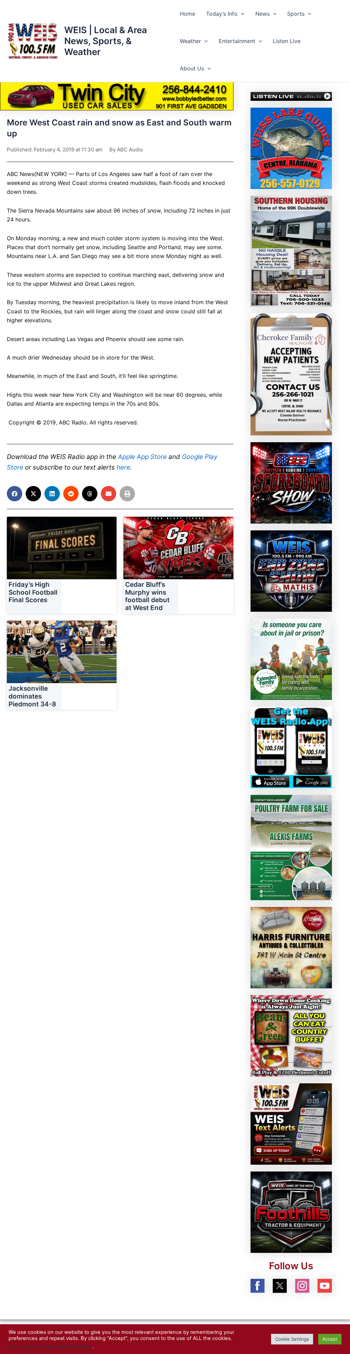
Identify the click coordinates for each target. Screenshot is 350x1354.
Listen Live (286, 41)
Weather (190, 41)
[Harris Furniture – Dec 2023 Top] (291, 947)
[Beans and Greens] (291, 1035)
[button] (241, 13)
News (262, 13)
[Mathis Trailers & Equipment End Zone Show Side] (291, 570)
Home (187, 13)
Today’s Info (222, 13)
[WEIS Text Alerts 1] (291, 1123)
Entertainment (237, 41)
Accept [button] (329, 1339)
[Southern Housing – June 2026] (291, 250)
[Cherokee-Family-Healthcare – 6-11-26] (291, 373)
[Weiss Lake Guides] (291, 148)
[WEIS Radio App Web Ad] (291, 746)
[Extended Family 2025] (291, 658)
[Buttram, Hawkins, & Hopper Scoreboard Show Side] (291, 482)
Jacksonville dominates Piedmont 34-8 (32, 696)
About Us (192, 68)
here (123, 467)
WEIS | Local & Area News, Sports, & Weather (105, 41)
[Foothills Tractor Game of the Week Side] (291, 1211)
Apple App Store (142, 457)
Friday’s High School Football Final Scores (33, 592)
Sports (296, 13)
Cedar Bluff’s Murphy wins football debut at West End (147, 596)
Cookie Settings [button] (292, 1339)
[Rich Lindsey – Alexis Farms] (291, 846)
